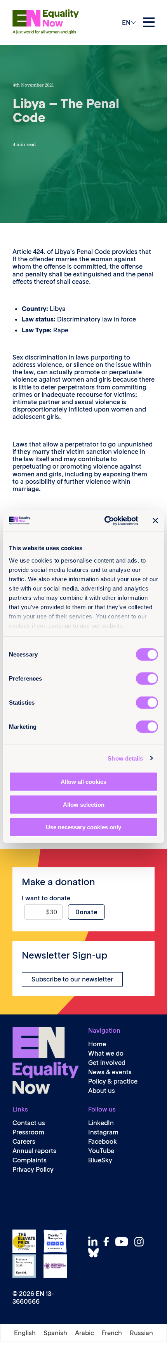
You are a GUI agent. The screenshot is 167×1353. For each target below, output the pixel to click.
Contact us (28, 1123)
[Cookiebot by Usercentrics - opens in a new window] (105, 521)
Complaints (29, 1160)
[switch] (147, 678)
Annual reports (34, 1151)
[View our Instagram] (141, 1242)
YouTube (101, 1151)
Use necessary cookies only (83, 827)
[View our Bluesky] (95, 1252)
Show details (125, 758)
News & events (110, 1072)
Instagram (103, 1132)
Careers (23, 1141)
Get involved (106, 1062)
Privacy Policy (33, 1169)
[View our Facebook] (108, 1241)
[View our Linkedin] (95, 1242)
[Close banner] (155, 520)
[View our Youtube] (123, 1241)
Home (97, 1044)
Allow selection (83, 804)
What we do (106, 1053)
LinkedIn (101, 1123)
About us (101, 1090)
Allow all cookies (83, 781)
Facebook (102, 1141)
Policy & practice (112, 1081)
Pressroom (28, 1132)
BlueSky (100, 1160)
